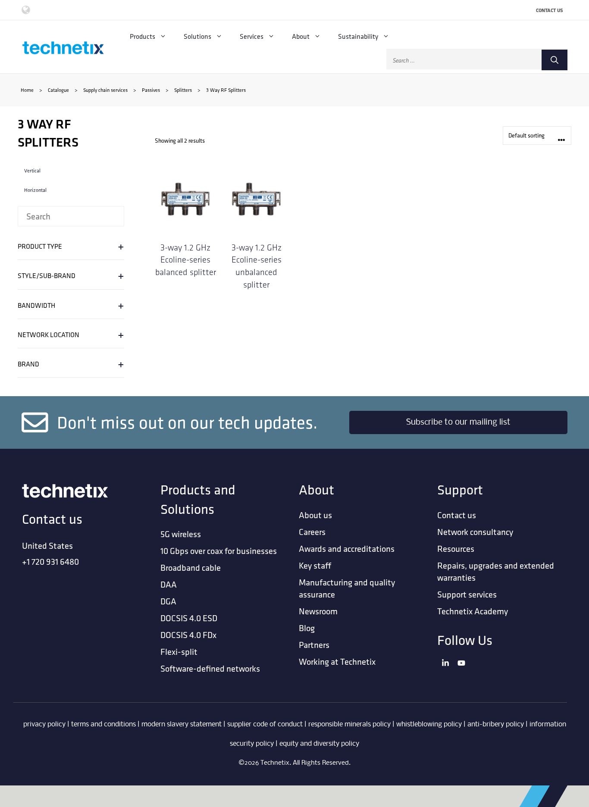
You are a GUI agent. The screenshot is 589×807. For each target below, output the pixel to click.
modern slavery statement (181, 724)
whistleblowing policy (429, 724)
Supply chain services (105, 90)
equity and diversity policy (319, 744)
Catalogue (58, 90)
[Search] (554, 60)
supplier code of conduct (265, 724)
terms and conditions (103, 724)
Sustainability (358, 36)
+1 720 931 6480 (50, 561)
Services (251, 36)
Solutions (197, 36)
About (301, 36)
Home (27, 90)
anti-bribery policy (495, 724)
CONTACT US (549, 10)
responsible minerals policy (349, 724)
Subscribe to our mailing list (458, 422)
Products (142, 36)
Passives (151, 90)
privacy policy (44, 724)
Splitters (183, 90)
